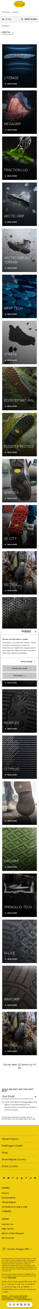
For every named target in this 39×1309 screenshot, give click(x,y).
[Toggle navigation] (10, 1304)
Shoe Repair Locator (14, 1159)
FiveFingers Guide (12, 1145)
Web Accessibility (20, 1297)
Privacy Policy (27, 1102)
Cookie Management (24, 1299)
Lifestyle (15, 12)
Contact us (7, 1224)
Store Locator (10, 1166)
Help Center (8, 1228)
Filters (8, 19)
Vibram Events (10, 1138)
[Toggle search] (14, 1304)
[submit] (35, 1096)
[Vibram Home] (19, 4)
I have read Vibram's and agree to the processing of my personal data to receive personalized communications (20, 1106)
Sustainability (9, 1197)
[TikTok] (17, 1178)
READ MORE (12, 1277)
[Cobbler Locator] (21, 1304)
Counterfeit (7, 1297)
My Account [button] (8, 1238)
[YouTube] (8, 1178)
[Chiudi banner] (36, 631)
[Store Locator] (17, 1304)
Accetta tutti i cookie (19, 668)
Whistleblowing (8, 1299)
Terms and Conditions (18, 1296)
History (5, 1193)
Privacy (4, 1296)
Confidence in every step (14, 1206)
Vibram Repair (9, 1202)
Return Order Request (13, 1233)
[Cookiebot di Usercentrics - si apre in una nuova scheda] (23, 631)
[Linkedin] (22, 1178)
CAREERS (6, 1211)
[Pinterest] (26, 1178)
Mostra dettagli (26, 661)
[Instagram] (4, 1178)
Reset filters (30, 19)
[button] (17, 1249)
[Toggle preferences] (28, 1304)
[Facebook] (13, 1178)
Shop (5, 1152)
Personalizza (18, 675)
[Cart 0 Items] (25, 1304)
